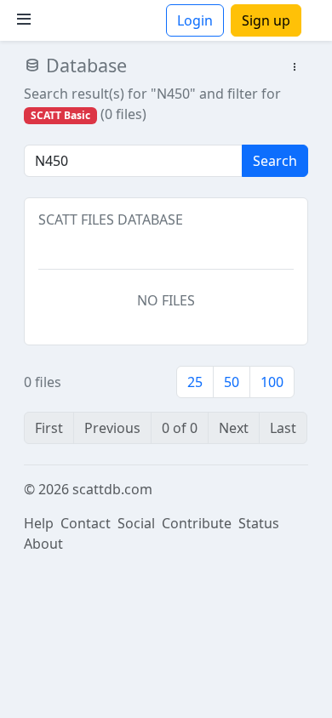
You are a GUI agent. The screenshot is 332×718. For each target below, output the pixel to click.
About (43, 543)
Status (258, 523)
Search (275, 160)
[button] (294, 67)
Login (195, 20)
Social (136, 523)
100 (271, 382)
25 (195, 382)
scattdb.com (112, 489)
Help (39, 523)
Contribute (197, 523)
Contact (85, 523)
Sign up (266, 20)
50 (231, 382)
